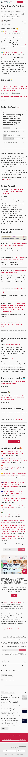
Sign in (25, 1)
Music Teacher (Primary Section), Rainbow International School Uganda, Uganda (12, 453)
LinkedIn (10, 629)
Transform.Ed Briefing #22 (8, 718)
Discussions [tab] (11, 692)
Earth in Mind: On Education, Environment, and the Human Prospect (13, 397)
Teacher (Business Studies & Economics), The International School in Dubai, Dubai (13, 515)
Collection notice (14, 747)
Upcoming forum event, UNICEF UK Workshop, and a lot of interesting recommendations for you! (9, 721)
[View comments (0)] (5, 25)
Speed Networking (20, 243)
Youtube (3, 631)
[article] (14, 700)
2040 (12, 358)
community (6, 179)
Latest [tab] (6, 692)
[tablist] (7, 675)
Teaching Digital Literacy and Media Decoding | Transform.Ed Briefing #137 (10, 697)
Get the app (20, 750)
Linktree (15, 629)
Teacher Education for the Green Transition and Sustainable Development (13, 191)
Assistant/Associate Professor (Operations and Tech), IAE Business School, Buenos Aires (14, 460)
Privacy (21, 746)
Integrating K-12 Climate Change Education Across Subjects (13, 290)
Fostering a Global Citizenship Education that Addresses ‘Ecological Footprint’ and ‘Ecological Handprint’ (14, 88)
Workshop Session (20, 257)
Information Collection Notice (15, 654)
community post (20, 419)
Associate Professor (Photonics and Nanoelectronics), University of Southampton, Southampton (12, 484)
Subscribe (20, 1)
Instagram (4, 629)
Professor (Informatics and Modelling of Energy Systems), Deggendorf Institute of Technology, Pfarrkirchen (13, 475)
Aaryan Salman (7, 20)
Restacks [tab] (10, 675)
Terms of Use (20, 653)
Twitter (20, 629)
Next (23, 665)
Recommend (22, 45)
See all (4, 728)
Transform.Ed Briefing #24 (8, 709)
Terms (24, 746)
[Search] (25, 692)
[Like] (2, 25)
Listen (25, 21)
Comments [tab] (4, 675)
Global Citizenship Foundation (13, 602)
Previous (5, 665)
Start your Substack (10, 750)
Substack (7, 754)
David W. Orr (6, 402)
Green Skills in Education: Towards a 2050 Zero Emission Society (14, 325)
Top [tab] (2, 692)
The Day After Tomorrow (13, 344)
